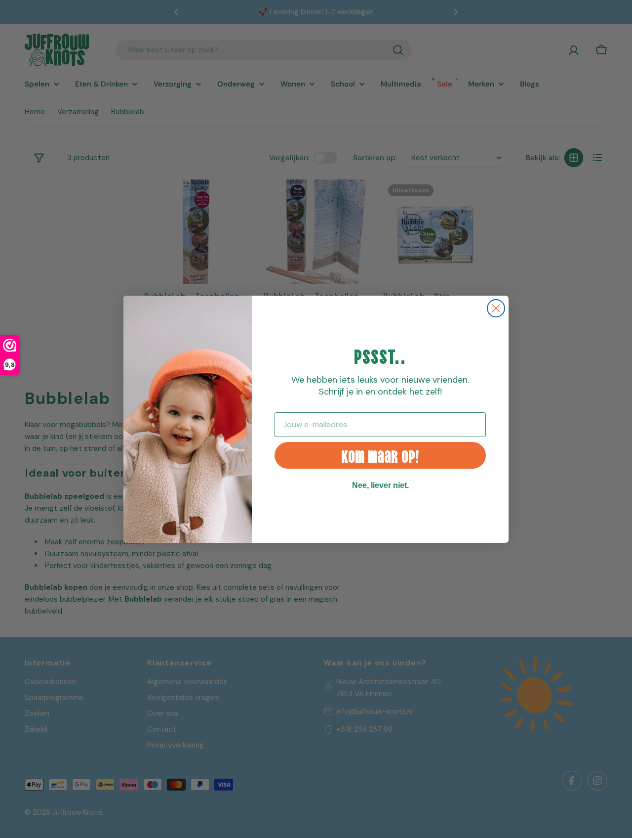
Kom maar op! (380, 455)
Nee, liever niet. (380, 485)
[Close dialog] (496, 308)
